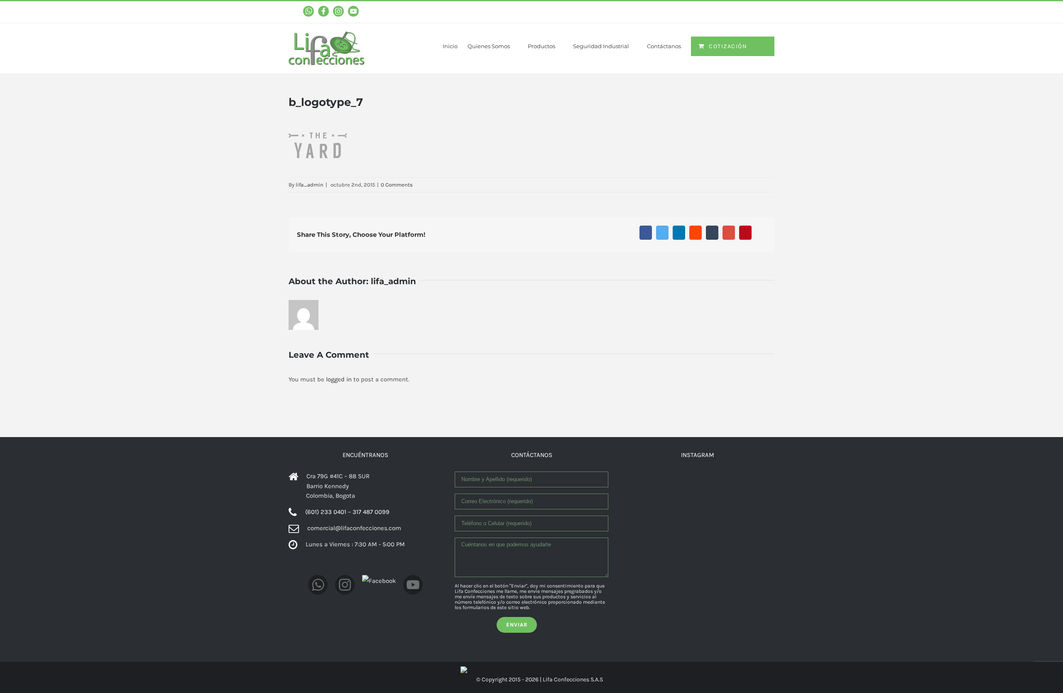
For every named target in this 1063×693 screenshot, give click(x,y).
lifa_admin (309, 185)
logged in (339, 379)
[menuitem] (455, 40)
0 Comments (397, 185)
